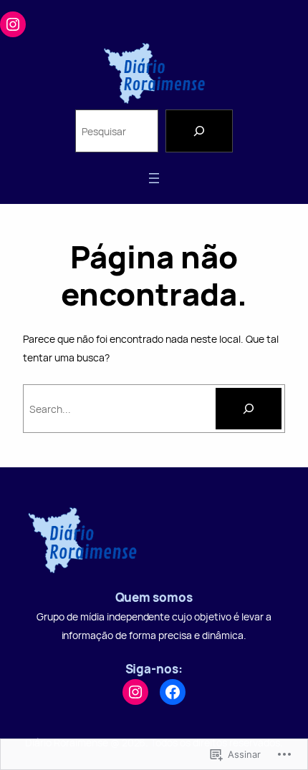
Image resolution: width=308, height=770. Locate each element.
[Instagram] (13, 24)
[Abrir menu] (154, 178)
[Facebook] (173, 692)
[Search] (199, 130)
